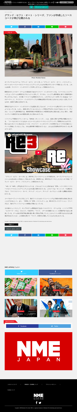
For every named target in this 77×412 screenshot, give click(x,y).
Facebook (22, 326)
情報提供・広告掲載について (31, 384)
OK (31, 7)
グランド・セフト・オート (13, 228)
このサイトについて (12, 384)
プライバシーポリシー (51, 384)
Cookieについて (11, 390)
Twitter (55, 326)
